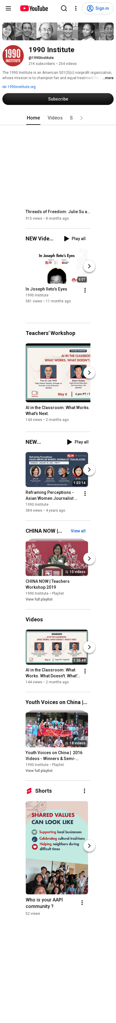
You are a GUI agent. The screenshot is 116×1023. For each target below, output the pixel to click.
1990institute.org (21, 87)
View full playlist (39, 599)
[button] (81, 118)
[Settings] (75, 8)
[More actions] (85, 290)
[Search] (64, 8)
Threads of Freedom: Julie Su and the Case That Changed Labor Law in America (58, 211)
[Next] (89, 266)
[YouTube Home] (33, 8)
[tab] (33, 118)
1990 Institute (37, 295)
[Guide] (8, 8)
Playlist (58, 593)
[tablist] (58, 118)
